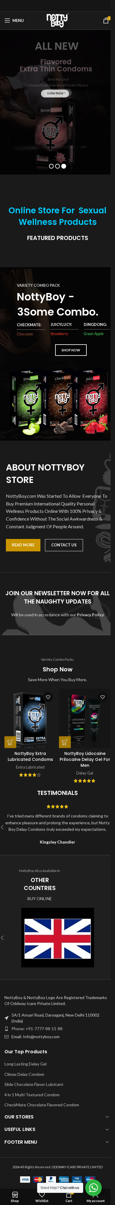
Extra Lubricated (30, 767)
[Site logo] (57, 20)
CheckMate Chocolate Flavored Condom (41, 1104)
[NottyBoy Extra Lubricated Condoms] (30, 718)
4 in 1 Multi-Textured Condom (32, 1094)
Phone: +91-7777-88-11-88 (37, 1028)
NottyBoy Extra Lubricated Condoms (30, 756)
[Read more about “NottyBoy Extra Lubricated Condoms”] (10, 742)
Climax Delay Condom (24, 1074)
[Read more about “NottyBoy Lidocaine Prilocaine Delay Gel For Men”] (65, 742)
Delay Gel (84, 773)
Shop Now (58, 93)
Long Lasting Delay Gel (25, 1063)
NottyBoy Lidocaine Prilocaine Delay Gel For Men (85, 759)
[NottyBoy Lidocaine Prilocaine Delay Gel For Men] (85, 718)
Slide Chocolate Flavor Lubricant (33, 1084)
